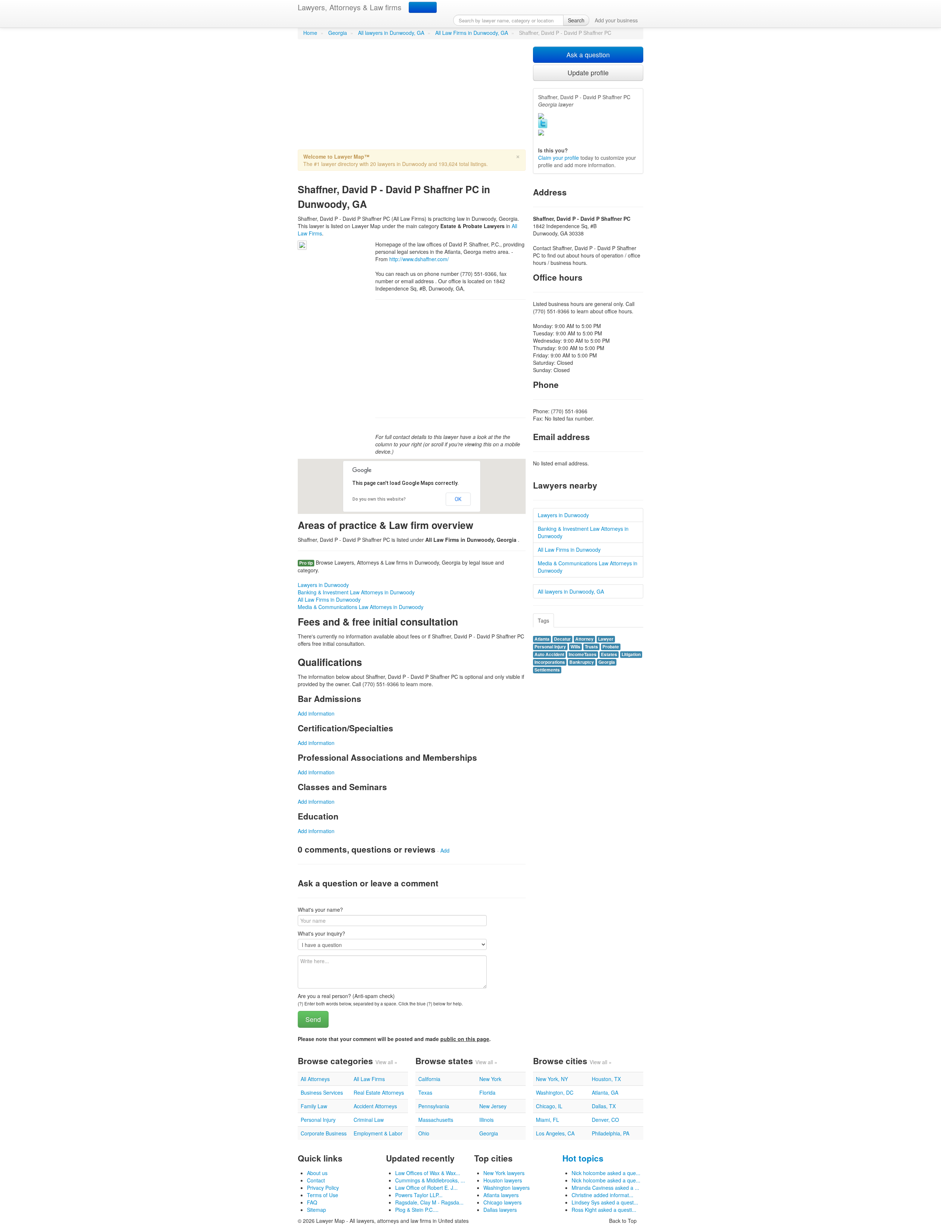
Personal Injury (318, 1119)
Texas (425, 1092)
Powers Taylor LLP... (419, 1195)
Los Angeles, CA (555, 1133)
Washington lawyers (506, 1187)
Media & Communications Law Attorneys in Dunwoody (360, 607)
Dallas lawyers (500, 1209)
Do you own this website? (379, 499)
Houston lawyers (502, 1180)
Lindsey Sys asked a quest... (605, 1202)
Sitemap (316, 1209)
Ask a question (588, 54)
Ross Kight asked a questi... (604, 1209)
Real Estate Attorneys (379, 1092)
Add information (316, 713)
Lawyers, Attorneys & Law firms (349, 7)
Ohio (423, 1133)
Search (576, 20)
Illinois (486, 1119)
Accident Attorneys (375, 1106)
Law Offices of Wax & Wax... (427, 1173)
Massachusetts (435, 1119)
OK (458, 499)
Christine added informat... (602, 1195)
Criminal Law (369, 1119)
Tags (543, 620)
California (429, 1079)
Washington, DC (554, 1092)
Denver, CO (605, 1119)
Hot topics (583, 1158)
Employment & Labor (378, 1133)
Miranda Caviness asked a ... (605, 1187)
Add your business (616, 20)
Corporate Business (324, 1133)
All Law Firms (369, 1079)
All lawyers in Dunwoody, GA (391, 32)
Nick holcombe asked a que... (606, 1173)
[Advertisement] (412, 98)
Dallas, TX (604, 1106)
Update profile (588, 72)
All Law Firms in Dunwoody (329, 599)
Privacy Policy (323, 1187)
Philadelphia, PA (610, 1133)
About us (317, 1173)
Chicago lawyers (502, 1202)
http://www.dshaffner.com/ (419, 259)
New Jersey (493, 1106)
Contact (316, 1180)
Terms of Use (322, 1195)
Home (310, 32)
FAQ (312, 1202)
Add (445, 850)
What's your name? (320, 909)
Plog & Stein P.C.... (417, 1209)
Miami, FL (547, 1119)
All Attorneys (315, 1079)
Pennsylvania (433, 1106)
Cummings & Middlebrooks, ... (430, 1180)
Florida (487, 1092)
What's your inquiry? (321, 933)
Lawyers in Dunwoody (323, 584)
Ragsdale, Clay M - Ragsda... (429, 1202)
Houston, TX (606, 1079)
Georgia (337, 32)
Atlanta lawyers (501, 1195)
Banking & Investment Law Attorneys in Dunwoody (356, 592)
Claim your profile (558, 157)
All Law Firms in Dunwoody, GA (471, 32)
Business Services (322, 1092)
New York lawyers (504, 1173)
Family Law (314, 1106)
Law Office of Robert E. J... (426, 1187)
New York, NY (552, 1079)
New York (490, 1079)
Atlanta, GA (605, 1092)
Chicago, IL (549, 1106)
